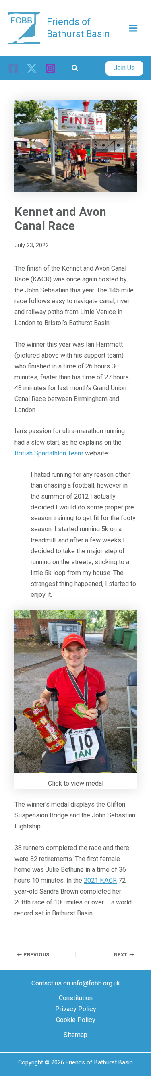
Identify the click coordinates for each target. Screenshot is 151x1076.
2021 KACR (100, 880)
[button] (75, 68)
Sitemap (75, 1035)
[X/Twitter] (32, 68)
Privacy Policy (75, 1009)
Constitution (76, 998)
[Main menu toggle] (133, 28)
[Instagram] (50, 68)
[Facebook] (13, 68)
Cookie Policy (75, 1020)
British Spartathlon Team (48, 453)
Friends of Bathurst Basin (78, 27)
